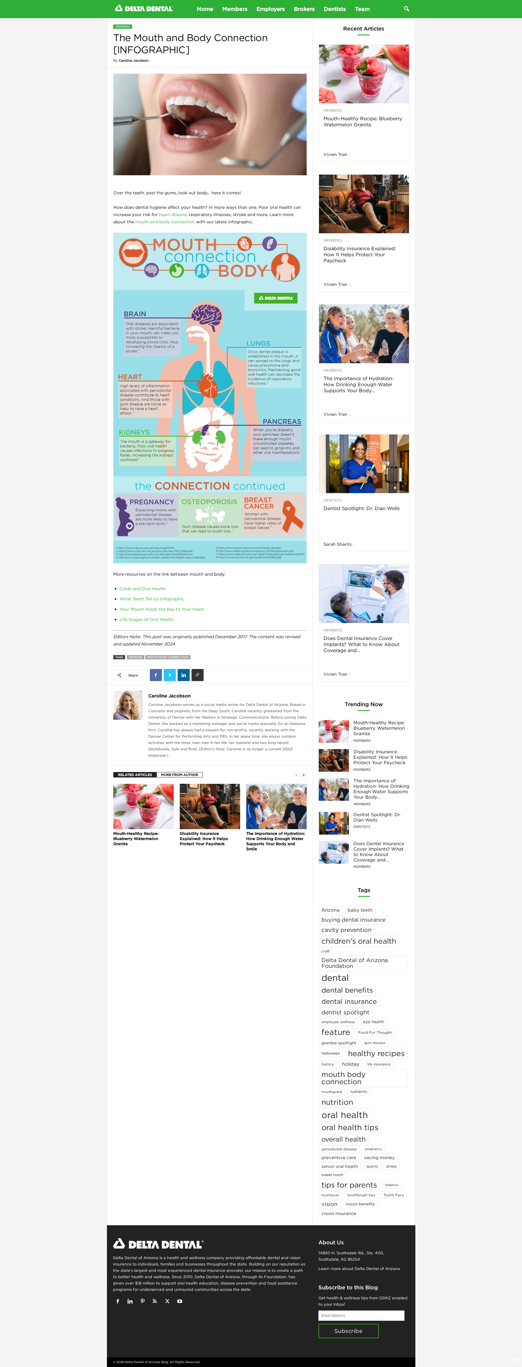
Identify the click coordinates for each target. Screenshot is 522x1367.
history (327, 1064)
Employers (270, 8)
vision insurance (338, 1213)
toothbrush (330, 1195)
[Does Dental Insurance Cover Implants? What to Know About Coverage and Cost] (364, 593)
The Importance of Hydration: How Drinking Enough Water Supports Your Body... (358, 384)
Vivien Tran (335, 154)
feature (135, 657)
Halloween (330, 1053)
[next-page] (304, 775)
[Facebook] (156, 675)
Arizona (330, 910)
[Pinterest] (144, 1301)
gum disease (374, 1043)
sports (372, 1166)
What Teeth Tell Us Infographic (152, 599)
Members (234, 8)
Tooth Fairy (393, 1195)
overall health (343, 1139)
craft (325, 951)
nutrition (337, 1102)
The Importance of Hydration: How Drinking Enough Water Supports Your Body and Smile (275, 841)
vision (329, 1204)
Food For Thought (375, 1032)
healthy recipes (376, 1053)
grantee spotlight (338, 1042)
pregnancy (373, 1149)
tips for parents (349, 1184)
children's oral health (358, 940)
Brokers (304, 8)
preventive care (338, 1157)
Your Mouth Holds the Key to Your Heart (162, 609)
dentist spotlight (345, 1012)
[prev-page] (296, 775)
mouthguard (331, 1092)
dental (335, 977)
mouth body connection (167, 657)
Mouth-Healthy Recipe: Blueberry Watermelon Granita (136, 838)
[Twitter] (170, 675)
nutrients (358, 1091)
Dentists (335, 8)
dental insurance (349, 1001)
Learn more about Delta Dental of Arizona (359, 1268)
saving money (379, 1157)
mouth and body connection (165, 222)
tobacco (391, 1185)
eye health (373, 1021)
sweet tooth (332, 1174)
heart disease (173, 214)
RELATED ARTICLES (135, 775)
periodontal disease (339, 1149)
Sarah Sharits (338, 544)
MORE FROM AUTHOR (179, 775)
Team (362, 8)
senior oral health (339, 1166)
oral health (344, 1115)
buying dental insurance (353, 919)
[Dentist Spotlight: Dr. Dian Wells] (364, 464)
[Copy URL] (198, 675)
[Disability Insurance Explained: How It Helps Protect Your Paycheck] (210, 806)
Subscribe (348, 1330)
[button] (406, 9)
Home (205, 8)
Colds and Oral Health (143, 588)
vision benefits (360, 1204)
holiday (350, 1064)
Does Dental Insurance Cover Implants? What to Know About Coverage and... (361, 644)
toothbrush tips (361, 1195)
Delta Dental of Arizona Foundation (354, 962)
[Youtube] (180, 1301)
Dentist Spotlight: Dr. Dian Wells (362, 508)
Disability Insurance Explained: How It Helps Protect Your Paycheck (204, 838)
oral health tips (350, 1127)
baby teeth (360, 910)
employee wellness (338, 1022)
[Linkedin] (184, 675)
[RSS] (156, 1301)
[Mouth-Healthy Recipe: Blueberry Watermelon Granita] (143, 806)
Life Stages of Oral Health (147, 619)
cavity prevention (346, 929)
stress (391, 1166)
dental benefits (347, 990)
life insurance (379, 1064)
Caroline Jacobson (134, 60)
